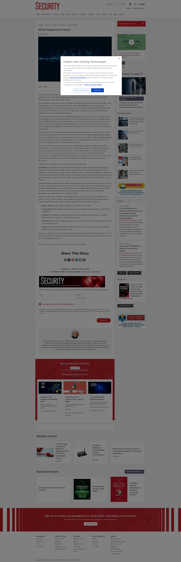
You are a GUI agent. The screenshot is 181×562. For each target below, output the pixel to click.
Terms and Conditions (78, 78)
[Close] (119, 58)
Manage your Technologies (81, 90)
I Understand (97, 90)
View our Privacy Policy (93, 85)
